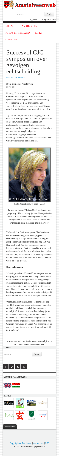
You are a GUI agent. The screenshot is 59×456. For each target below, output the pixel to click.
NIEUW (9, 26)
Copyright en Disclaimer (21, 443)
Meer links (10, 427)
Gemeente (20, 77)
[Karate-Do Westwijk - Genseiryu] (20, 420)
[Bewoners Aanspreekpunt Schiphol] (8, 420)
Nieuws (9, 77)
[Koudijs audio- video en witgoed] (8, 408)
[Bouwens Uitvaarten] (42, 408)
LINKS (38, 33)
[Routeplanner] (42, 420)
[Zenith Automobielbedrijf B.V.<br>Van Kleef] (31, 420)
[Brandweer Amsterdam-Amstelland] (31, 408)
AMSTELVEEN (29, 26)
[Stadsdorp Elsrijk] (20, 408)
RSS (47, 443)
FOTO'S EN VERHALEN (18, 33)
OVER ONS (11, 39)
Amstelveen (38, 443)
